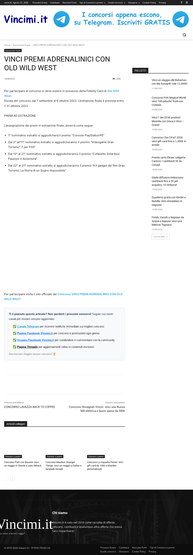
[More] (72, 384)
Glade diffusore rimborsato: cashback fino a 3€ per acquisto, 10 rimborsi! (168, 181)
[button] (184, 34)
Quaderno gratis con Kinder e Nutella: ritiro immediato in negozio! (169, 201)
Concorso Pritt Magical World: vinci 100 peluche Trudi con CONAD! (169, 101)
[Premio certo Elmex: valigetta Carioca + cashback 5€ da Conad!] (140, 162)
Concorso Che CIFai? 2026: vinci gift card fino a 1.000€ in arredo (169, 141)
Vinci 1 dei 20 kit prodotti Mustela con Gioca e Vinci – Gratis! (168, 121)
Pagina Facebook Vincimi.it (35, 333)
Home (7, 45)
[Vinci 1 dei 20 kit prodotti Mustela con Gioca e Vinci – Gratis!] (140, 122)
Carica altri (159, 236)
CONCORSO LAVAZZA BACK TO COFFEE (29, 407)
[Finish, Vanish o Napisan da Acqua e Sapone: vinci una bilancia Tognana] (140, 222)
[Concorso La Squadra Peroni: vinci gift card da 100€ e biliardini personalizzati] (106, 445)
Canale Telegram (28, 326)
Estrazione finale (22, 45)
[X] (46, 384)
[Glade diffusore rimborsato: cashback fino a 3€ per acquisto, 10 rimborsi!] (140, 182)
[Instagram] (187, 3)
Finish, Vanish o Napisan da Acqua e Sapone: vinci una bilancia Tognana (168, 221)
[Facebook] (181, 3)
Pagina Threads (27, 346)
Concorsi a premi (13, 456)
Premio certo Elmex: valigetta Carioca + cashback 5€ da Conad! (168, 161)
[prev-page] (6, 478)
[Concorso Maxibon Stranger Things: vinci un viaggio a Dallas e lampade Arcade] (64, 445)
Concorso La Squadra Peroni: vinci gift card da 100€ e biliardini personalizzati (105, 465)
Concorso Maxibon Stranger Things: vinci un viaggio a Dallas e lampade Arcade (63, 465)
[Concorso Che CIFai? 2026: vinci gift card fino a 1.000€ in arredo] (140, 142)
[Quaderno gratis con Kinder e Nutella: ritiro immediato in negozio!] (140, 202)
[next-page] (12, 478)
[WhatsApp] (54, 384)
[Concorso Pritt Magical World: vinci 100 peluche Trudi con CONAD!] (140, 102)
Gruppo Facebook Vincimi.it (35, 340)
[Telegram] (63, 384)
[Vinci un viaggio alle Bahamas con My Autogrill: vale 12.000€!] (140, 84)
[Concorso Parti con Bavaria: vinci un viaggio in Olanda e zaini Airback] (23, 445)
